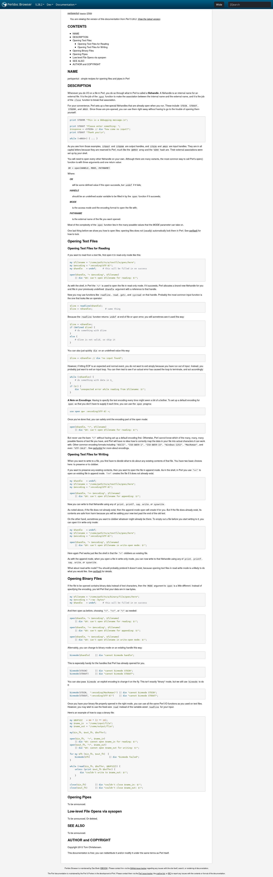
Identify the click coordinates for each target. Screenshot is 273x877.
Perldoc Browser (19, 4)
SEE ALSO (78, 60)
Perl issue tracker (145, 873)
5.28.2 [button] (38, 4)
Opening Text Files (82, 40)
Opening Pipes (80, 54)
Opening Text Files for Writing (93, 47)
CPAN (89, 13)
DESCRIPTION (80, 37)
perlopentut (73, 13)
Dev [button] (49, 4)
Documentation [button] (65, 4)
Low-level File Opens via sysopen (89, 57)
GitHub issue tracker (138, 868)
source (83, 13)
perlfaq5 (193, 230)
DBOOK (104, 868)
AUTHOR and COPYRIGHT (86, 64)
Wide (219, 4)
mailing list (160, 873)
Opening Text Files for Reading (93, 43)
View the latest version (149, 19)
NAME (76, 33)
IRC (169, 873)
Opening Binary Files (83, 50)
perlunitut (97, 448)
